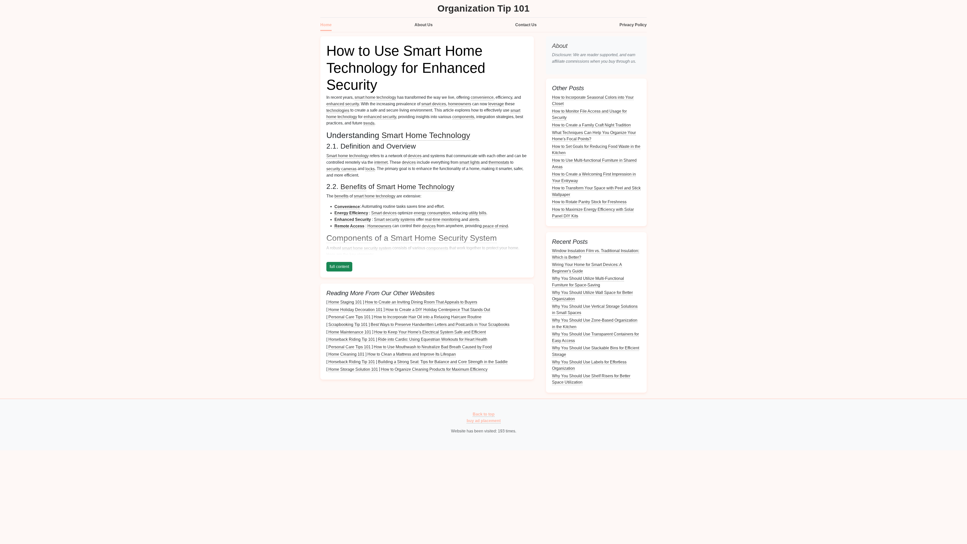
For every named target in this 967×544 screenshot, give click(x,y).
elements (365, 254)
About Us (424, 25)
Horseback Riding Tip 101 (351, 339)
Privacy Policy (633, 25)
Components (349, 238)
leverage (496, 104)
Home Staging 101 (345, 302)
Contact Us (526, 25)
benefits (341, 196)
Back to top (484, 414)
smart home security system (366, 248)
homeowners (459, 104)
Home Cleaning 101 (346, 354)
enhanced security (342, 104)
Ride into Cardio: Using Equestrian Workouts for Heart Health (432, 339)
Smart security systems (394, 219)
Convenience (347, 206)
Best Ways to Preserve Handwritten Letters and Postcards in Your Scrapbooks (440, 324)
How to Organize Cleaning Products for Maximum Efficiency (434, 369)
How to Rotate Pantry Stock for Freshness (589, 202)
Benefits (353, 186)
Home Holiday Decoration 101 (355, 309)
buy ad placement (484, 420)
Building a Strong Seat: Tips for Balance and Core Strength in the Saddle (443, 362)
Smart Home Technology (426, 135)
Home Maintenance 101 (349, 332)
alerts (474, 219)
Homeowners (379, 226)
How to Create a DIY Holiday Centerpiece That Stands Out (438, 309)
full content (339, 266)
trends (368, 123)
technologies (337, 110)
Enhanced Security (352, 219)
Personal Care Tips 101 (349, 317)
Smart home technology (347, 156)
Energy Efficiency (351, 213)
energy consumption (432, 213)
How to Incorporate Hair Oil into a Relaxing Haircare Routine (427, 317)
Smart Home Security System (444, 238)
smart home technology (375, 97)
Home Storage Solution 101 (353, 369)
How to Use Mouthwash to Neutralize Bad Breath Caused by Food (433, 347)
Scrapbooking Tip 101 (348, 324)
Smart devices (384, 213)
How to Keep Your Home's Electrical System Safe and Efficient (430, 332)
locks (370, 168)
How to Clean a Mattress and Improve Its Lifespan (411, 354)
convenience (482, 97)
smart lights (469, 162)
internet (381, 162)
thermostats (499, 162)
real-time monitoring (442, 219)
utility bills (477, 213)
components (463, 117)
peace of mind (495, 226)
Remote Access (349, 226)
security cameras (341, 168)
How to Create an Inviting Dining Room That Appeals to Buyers (421, 302)
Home (326, 25)
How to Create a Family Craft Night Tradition (591, 125)
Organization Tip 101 (483, 8)
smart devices (433, 104)
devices (415, 156)
